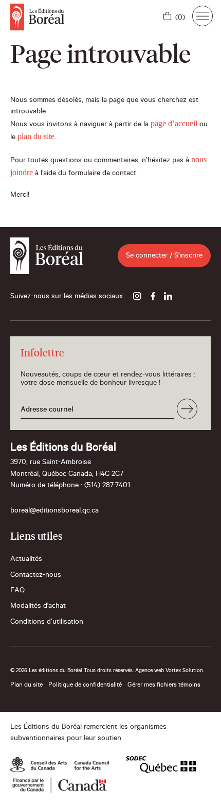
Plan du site (26, 685)
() (180, 18)
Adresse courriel (47, 410)
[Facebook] (153, 297)
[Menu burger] (202, 16)
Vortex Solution (184, 671)
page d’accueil (174, 123)
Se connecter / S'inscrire (164, 256)
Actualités (26, 560)
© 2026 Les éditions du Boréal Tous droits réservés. (72, 671)
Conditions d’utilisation (46, 623)
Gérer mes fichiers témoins (163, 685)
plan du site (35, 136)
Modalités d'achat (38, 607)
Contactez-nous (35, 576)
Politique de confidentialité (85, 685)
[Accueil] (37, 17)
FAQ (17, 591)
